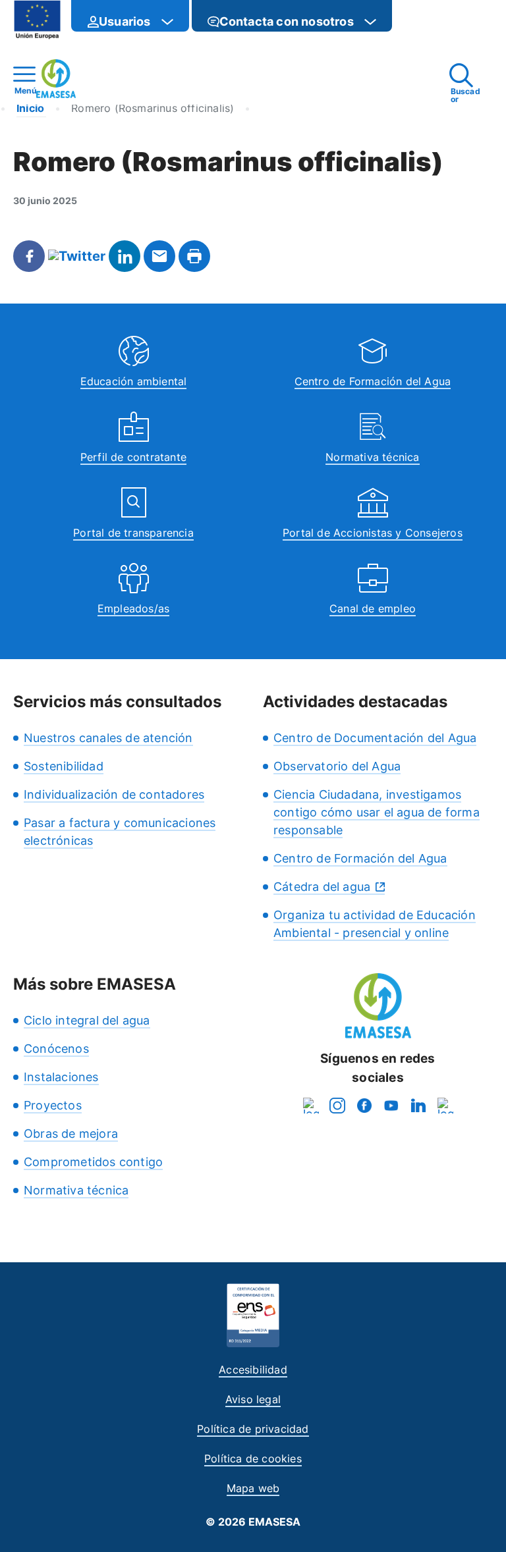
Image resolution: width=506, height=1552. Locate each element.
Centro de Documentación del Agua (374, 738)
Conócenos (56, 1049)
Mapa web (253, 1488)
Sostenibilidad (63, 766)
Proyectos (53, 1105)
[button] (418, 21)
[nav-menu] (167, 22)
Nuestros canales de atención (108, 738)
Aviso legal (253, 1399)
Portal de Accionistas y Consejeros (373, 532)
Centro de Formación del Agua (373, 381)
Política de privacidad (252, 1428)
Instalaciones (61, 1077)
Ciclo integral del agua (87, 1020)
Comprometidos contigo (93, 1162)
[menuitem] (130, 16)
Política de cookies (253, 1458)
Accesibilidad (253, 1369)
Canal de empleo (372, 608)
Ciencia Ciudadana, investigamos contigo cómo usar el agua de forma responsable (376, 812)
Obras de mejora (71, 1133)
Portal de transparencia (133, 532)
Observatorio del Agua (337, 766)
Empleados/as (133, 608)
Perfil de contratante (133, 457)
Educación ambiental (133, 381)
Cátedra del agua (321, 887)
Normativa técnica (372, 457)
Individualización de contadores (114, 794)
